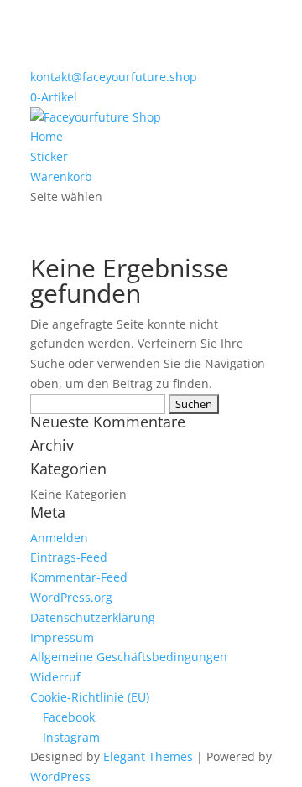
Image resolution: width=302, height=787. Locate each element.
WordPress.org (71, 597)
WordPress (60, 776)
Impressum (62, 637)
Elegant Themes (148, 756)
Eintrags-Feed (68, 557)
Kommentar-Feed (79, 577)
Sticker (49, 156)
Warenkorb (61, 176)
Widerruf (55, 677)
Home (46, 136)
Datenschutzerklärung (92, 617)
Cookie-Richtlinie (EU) (89, 697)
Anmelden (59, 538)
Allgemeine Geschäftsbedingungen (128, 657)
